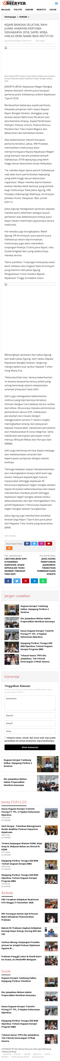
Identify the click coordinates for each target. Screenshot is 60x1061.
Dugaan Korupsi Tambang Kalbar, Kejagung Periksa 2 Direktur (35, 609)
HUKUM (27, 1054)
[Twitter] (34, 544)
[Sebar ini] (8, 580)
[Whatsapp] (43, 580)
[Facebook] (27, 544)
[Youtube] (48, 544)
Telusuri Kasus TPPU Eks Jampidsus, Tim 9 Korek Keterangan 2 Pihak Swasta (35, 658)
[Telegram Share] (34, 580)
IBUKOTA (37, 1054)
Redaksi (5, 1056)
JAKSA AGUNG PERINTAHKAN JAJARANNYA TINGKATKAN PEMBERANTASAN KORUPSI (46, 564)
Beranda (7, 1054)
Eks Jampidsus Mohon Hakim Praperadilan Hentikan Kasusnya (15, 782)
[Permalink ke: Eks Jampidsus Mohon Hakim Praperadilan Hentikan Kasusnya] (12, 622)
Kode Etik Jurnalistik (20, 1056)
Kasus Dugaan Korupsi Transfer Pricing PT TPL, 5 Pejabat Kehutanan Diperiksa (37, 633)
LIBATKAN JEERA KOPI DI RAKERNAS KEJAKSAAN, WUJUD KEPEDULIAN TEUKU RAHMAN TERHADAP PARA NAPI (16, 564)
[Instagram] (41, 544)
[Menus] (56, 3)
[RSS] (9, 548)
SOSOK (47, 1054)
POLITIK (17, 1054)
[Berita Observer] (14, 2)
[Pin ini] (25, 580)
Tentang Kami (38, 1056)
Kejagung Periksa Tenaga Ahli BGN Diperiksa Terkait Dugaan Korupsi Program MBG (37, 646)
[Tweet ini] (17, 580)
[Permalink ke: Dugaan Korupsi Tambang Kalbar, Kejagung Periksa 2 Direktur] (12, 610)
